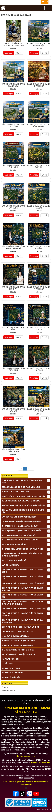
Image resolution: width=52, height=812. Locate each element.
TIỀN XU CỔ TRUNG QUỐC (12, 673)
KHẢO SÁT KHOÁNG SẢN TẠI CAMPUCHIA (18, 641)
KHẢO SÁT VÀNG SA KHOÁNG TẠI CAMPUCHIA (13, 44)
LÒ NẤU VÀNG (7, 663)
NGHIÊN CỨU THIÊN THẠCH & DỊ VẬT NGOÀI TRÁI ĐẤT (23, 496)
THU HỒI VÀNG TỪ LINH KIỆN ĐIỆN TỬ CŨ (18, 654)
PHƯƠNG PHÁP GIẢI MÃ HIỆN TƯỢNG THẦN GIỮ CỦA (23, 505)
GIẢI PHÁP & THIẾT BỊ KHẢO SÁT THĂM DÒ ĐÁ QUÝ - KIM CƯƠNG (23, 621)
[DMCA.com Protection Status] (39, 802)
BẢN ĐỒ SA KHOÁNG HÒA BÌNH (13, 328)
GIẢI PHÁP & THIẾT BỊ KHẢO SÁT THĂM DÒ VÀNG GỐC (24, 608)
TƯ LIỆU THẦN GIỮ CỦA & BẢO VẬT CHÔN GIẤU (21, 501)
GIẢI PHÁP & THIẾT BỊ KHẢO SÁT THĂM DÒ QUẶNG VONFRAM (22, 589)
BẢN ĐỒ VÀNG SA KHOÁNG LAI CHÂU (38, 369)
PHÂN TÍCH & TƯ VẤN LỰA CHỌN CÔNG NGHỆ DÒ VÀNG (22, 481)
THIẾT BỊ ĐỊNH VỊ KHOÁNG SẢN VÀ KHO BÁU (19, 526)
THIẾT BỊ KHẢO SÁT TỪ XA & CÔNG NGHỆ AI (20, 540)
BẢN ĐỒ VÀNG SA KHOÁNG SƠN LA (38, 328)
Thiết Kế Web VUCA (43, 809)
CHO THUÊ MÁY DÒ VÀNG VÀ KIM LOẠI (17, 631)
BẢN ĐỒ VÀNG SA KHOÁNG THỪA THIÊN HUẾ (13, 247)
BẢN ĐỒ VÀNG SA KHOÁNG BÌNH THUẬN (38, 125)
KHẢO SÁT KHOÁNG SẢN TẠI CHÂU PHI (17, 645)
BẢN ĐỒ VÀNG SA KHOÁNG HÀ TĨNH (38, 247)
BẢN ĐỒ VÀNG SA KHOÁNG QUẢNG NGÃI (13, 85)
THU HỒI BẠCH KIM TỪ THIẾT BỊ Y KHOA (18, 650)
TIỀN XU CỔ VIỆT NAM (11, 668)
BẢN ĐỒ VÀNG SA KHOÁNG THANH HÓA (38, 288)
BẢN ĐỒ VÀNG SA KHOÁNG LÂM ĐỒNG (13, 125)
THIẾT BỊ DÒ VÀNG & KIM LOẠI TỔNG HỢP (19, 535)
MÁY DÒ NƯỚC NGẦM (10, 565)
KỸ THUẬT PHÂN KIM (10, 659)
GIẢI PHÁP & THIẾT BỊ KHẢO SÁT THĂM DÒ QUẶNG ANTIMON (22, 614)
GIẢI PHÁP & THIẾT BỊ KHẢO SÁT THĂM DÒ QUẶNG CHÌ (22, 577)
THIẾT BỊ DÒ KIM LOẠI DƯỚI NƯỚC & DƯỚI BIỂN (21, 530)
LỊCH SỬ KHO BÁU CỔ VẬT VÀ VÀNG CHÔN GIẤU (21, 521)
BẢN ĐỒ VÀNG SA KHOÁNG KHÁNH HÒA (38, 85)
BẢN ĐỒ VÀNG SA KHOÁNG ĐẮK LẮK (38, 166)
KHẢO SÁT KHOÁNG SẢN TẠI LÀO (15, 636)
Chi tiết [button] (19, 53)
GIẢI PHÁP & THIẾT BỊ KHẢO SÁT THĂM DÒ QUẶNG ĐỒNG (22, 570)
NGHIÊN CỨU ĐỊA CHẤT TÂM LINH (15, 492)
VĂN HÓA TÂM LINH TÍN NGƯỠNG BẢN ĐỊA (19, 517)
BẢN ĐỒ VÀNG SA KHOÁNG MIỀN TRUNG (13, 450)
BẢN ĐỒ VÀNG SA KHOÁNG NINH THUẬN (38, 44)
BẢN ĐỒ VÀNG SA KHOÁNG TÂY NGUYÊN (38, 410)
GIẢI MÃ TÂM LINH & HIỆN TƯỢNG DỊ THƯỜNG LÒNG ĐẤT (23, 511)
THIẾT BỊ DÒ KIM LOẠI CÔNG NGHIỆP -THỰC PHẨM (22, 549)
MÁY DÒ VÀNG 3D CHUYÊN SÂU (14, 560)
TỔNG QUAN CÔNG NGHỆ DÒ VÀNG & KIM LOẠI (21, 487)
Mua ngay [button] (9, 53)
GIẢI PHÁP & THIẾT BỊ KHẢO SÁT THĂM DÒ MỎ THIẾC (23, 583)
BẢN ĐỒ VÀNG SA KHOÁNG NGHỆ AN (13, 288)
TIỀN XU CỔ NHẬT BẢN (11, 677)
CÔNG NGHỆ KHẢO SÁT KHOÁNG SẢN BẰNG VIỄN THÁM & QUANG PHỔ (22, 554)
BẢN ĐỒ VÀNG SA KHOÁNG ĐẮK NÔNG (13, 207)
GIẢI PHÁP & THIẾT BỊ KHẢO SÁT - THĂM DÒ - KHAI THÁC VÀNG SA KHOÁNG (22, 603)
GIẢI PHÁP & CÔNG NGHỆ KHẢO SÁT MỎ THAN (20, 627)
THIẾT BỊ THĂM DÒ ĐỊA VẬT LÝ (14, 544)
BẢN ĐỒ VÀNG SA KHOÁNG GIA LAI (38, 207)
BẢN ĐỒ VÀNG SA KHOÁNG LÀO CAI (13, 410)
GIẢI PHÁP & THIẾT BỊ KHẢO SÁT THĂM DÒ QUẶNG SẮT (22, 596)
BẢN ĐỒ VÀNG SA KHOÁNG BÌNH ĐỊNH (13, 166)
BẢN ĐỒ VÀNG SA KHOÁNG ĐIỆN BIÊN (13, 369)
